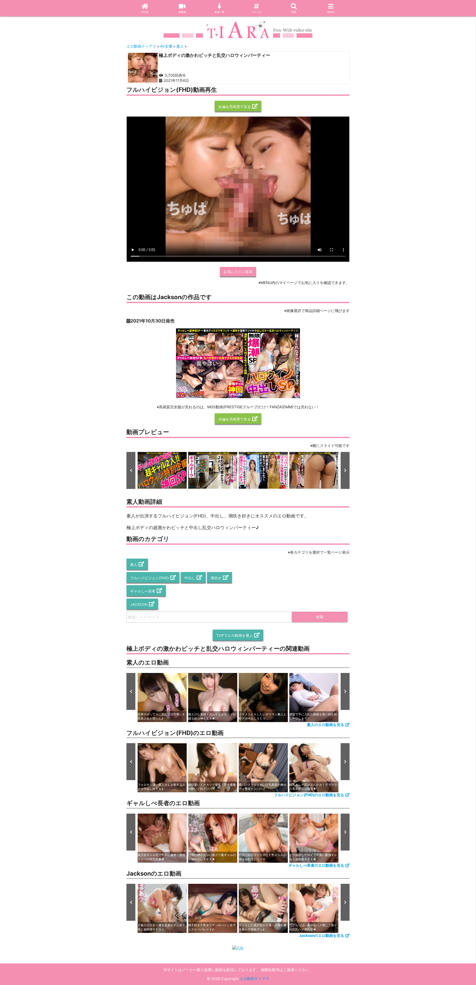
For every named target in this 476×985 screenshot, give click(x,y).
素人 (133, 564)
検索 (293, 11)
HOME (145, 11)
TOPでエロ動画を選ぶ (234, 635)
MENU (331, 11)
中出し (189, 578)
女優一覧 (219, 11)
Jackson (139, 604)
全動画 (182, 11)
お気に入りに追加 (238, 271)
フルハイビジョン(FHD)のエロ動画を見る (309, 795)
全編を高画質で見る (234, 106)
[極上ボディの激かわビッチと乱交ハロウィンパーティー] (143, 68)
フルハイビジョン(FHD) (149, 578)
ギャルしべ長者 (142, 591)
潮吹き (216, 578)
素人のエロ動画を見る (325, 724)
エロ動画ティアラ (254, 978)
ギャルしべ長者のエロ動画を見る (316, 865)
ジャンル (257, 11)
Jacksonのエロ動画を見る (321, 935)
